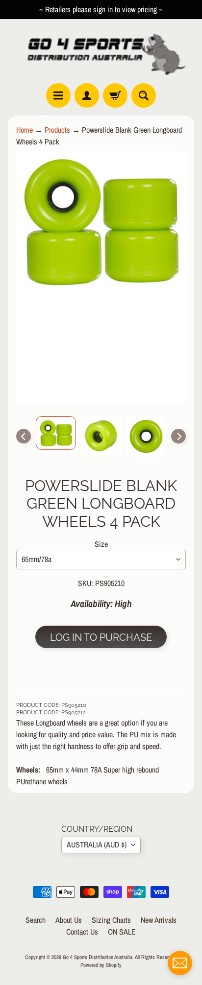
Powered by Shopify (101, 964)
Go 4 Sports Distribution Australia (97, 957)
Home (24, 129)
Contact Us (82, 931)
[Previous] (23, 436)
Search (35, 920)
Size (101, 544)
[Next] (178, 436)
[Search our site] (143, 95)
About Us (68, 920)
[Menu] (58, 95)
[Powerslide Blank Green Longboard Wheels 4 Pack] (56, 433)
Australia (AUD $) (96, 844)
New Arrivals (159, 920)
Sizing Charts (111, 920)
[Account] (87, 95)
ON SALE (122, 931)
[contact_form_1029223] (180, 963)
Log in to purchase (101, 637)
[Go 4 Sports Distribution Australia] (101, 51)
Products (57, 129)
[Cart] (115, 95)
